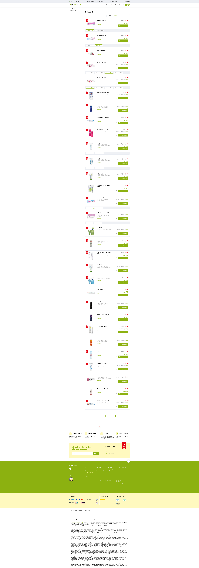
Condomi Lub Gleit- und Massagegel (104, 240)
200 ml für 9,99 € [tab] (99, 153)
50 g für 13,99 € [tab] (98, 45)
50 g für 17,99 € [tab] (90, 30)
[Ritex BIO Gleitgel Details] (107, 231)
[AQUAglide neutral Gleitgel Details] (107, 146)
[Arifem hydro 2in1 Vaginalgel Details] (107, 120)
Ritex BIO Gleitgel (100, 227)
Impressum (98, 468)
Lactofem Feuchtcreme (101, 35)
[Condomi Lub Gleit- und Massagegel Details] (107, 243)
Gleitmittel (72, 13)
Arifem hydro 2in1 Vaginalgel (103, 117)
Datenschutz (87, 468)
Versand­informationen (123, 467)
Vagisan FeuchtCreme (101, 62)
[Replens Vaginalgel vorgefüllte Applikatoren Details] (107, 216)
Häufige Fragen (110, 467)
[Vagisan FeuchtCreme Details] (107, 66)
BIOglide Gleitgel (100, 173)
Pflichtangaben (99, 24)
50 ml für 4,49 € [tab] (90, 153)
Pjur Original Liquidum (101, 301)
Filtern (87, 15)
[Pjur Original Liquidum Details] (107, 305)
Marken (112, 4)
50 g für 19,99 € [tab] (109, 72)
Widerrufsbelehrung (88, 470)
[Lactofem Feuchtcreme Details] (107, 38)
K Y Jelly (98, 351)
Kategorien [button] (103, 4)
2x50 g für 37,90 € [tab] (118, 72)
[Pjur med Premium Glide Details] (107, 330)
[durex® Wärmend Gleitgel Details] (107, 342)
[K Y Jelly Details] (107, 354)
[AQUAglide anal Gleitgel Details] (107, 367)
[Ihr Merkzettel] (123, 5)
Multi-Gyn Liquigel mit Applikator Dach (104, 253)
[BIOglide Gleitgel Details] (107, 176)
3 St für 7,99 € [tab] (89, 222)
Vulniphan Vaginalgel (101, 289)
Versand (127, 21)
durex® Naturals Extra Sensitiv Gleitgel (103, 186)
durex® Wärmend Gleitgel (102, 338)
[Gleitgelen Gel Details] (107, 379)
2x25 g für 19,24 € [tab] (99, 72)
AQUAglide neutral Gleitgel (102, 143)
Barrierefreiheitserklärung (100, 470)
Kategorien (72, 8)
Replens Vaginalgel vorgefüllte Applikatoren (103, 213)
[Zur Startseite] (73, 5)
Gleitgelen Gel (100, 376)
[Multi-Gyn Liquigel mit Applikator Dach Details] (107, 256)
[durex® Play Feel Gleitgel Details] (107, 108)
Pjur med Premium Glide (102, 326)
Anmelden (96, 453)
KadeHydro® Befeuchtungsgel (103, 92)
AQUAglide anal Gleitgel (102, 363)
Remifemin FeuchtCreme (102, 20)
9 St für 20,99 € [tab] (98, 222)
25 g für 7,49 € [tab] (89, 45)
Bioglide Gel (99, 264)
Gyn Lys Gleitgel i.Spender (102, 388)
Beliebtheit (113, 15)
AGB (85, 467)
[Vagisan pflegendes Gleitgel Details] (107, 133)
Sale (120, 4)
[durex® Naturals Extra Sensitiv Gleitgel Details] (107, 188)
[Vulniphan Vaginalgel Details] (107, 293)
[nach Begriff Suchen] (80, 5)
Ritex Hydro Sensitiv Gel (102, 277)
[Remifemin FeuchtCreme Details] (107, 23)
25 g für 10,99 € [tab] (90, 72)
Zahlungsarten (110, 470)
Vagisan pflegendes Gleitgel (102, 129)
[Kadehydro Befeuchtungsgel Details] (107, 404)
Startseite (86, 9)
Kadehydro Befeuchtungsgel (103, 400)
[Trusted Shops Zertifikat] (71, 479)
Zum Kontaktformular (89, 481)
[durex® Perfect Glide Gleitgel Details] (107, 317)
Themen (116, 4)
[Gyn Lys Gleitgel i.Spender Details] (107, 391)
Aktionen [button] (98, 4)
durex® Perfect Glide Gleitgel (103, 314)
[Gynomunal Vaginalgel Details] (107, 53)
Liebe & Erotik (72, 10)
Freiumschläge (110, 468)
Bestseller (108, 4)
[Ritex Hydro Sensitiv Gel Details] (107, 280)
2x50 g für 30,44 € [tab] (99, 30)
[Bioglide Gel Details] (107, 268)
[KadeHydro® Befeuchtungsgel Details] (107, 96)
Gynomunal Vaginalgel (101, 50)
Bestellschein (121, 468)
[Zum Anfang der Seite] (128, 461)
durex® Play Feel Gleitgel (102, 105)
